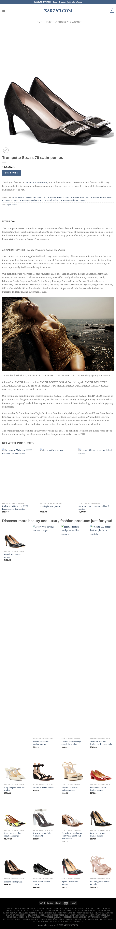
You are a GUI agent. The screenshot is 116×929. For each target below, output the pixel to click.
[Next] (114, 483)
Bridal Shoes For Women (22, 197)
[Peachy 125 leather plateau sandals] (72, 770)
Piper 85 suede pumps (13, 882)
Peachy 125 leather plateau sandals (70, 788)
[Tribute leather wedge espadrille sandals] (72, 631)
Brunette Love (82, 909)
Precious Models (15, 917)
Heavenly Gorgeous (16, 915)
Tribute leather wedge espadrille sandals (71, 742)
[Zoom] (6, 150)
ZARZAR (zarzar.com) (36, 182)
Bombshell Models (63, 909)
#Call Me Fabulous (100, 909)
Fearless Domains (28, 913)
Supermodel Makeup (98, 917)
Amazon (9, 909)
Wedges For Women (78, 200)
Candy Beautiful (14, 911)
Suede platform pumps (50, 506)
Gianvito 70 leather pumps (12, 555)
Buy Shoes (11, 172)
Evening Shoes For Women (63, 21)
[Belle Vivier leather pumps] (43, 864)
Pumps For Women (20, 200)
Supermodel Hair (52, 917)
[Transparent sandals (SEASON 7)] (43, 816)
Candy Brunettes (49, 911)
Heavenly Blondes (104, 913)
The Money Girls (30, 919)
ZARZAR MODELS (40, 921)
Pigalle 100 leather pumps (70, 882)
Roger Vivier (11, 205)
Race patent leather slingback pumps (12, 834)
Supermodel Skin (11, 919)
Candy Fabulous (68, 911)
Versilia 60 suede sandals (43, 787)
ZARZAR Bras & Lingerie (52, 919)
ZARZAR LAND (106, 919)
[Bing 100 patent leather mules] (15, 770)
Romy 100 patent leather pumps (97, 834)
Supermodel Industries (74, 917)
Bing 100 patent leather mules (14, 788)
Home (38, 21)
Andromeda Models (25, 909)
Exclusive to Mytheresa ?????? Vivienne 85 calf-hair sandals (72, 836)
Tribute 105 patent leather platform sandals (101, 742)
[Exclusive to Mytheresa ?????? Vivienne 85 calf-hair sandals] (72, 816)
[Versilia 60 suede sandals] (43, 770)
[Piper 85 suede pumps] (15, 864)
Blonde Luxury (44, 909)
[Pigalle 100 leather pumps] (72, 864)
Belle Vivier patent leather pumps (98, 788)
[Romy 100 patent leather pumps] (101, 816)
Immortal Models (36, 915)
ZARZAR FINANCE (90, 919)
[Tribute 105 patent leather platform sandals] (101, 631)
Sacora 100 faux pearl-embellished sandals (94, 507)
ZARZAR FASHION (73, 919)
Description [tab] (8, 221)
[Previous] (2, 483)
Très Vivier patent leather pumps (41, 742)
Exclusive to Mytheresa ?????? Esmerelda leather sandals (15, 507)
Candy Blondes (31, 911)
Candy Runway (10, 913)
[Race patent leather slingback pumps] (15, 816)
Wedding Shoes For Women (58, 200)
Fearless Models (47, 913)
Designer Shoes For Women (44, 197)
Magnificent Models (57, 915)
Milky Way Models (79, 915)
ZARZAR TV (78, 921)
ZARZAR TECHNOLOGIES (61, 921)
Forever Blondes (66, 913)
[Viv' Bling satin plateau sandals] (101, 864)
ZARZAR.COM (58, 10)
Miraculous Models (100, 915)
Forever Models (85, 913)
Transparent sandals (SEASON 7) (42, 834)
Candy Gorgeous (86, 911)
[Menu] (4, 10)
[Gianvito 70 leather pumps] (15, 537)
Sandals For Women (37, 200)
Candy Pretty (103, 911)
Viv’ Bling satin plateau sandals (100, 882)
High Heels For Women (89, 197)
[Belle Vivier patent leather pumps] (101, 770)
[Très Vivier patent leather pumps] (43, 631)
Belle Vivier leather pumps (41, 882)
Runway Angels (33, 917)
